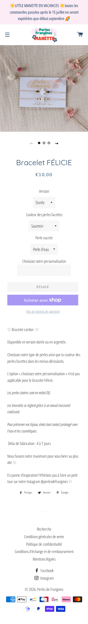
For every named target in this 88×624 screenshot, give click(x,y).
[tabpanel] (44, 88)
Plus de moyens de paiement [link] (43, 311)
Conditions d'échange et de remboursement (44, 551)
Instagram (47, 578)
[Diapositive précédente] (31, 143)
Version (44, 191)
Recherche (44, 529)
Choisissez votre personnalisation (44, 261)
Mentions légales (44, 559)
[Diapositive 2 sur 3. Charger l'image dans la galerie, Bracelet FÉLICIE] (44, 143)
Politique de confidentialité (44, 544)
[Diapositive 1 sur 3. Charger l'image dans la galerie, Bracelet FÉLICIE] (39, 143)
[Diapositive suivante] (56, 143)
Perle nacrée (44, 238)
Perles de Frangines (50, 589)
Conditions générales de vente (44, 536)
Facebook (47, 570)
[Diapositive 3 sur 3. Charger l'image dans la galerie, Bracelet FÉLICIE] (48, 143)
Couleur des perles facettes (44, 214)
